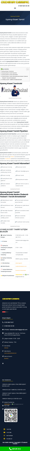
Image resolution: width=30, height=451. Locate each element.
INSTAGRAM (10, 435)
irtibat (12, 156)
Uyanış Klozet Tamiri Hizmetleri (10, 74)
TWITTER (9, 429)
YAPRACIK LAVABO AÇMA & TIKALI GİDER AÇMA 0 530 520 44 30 (14, 385)
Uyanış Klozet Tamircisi (8, 71)
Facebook (7, 158)
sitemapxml (19, 263)
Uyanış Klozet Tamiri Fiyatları (9, 73)
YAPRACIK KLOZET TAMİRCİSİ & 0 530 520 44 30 (13, 389)
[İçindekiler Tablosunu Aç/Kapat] (26, 69)
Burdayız (6, 358)
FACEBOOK (9, 439)
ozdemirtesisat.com (21, 266)
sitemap (6, 347)
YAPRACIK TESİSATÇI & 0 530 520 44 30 (12, 398)
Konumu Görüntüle (21, 270)
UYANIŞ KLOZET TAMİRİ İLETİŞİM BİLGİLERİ (12, 79)
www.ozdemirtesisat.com (10, 353)
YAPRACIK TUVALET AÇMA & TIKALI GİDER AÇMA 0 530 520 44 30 (14, 394)
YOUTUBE (9, 432)
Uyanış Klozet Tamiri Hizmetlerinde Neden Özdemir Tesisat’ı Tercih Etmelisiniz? (15, 77)
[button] (15, 8)
